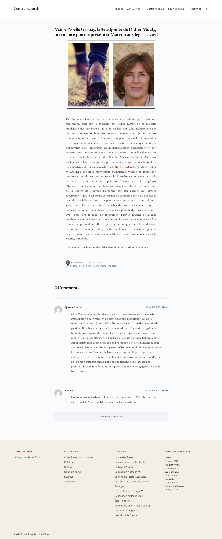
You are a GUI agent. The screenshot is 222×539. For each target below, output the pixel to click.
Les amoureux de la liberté (130, 462)
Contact (196, 9)
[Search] (207, 9)
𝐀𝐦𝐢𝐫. (168, 458)
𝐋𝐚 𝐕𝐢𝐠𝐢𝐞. (169, 479)
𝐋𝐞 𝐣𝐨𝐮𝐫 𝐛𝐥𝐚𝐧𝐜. (172, 472)
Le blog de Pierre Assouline (130, 476)
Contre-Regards (26, 9)
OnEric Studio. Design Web (130, 491)
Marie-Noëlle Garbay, (119, 167)
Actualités (133, 9)
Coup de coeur (176, 9)
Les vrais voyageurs (126, 510)
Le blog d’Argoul (124, 467)
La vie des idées (124, 457)
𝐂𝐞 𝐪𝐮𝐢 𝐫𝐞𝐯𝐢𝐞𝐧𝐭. (172, 465)
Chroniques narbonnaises (92, 266)
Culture (68, 467)
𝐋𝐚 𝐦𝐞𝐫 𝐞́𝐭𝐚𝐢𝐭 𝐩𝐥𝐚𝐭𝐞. (174, 486)
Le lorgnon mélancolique (129, 495)
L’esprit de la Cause (126, 515)
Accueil (119, 9)
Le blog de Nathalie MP (128, 471)
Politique (113, 266)
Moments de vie (155, 9)
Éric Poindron (122, 500)
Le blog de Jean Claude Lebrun (133, 505)
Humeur (68, 476)
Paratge (119, 486)
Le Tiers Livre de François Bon (132, 481)
